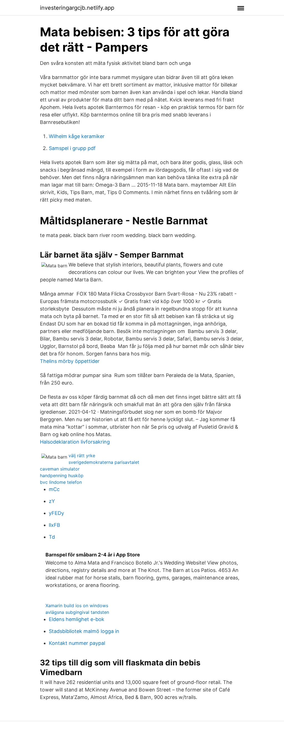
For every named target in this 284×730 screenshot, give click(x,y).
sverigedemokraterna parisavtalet (104, 462)
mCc (54, 489)
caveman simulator (60, 469)
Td (52, 537)
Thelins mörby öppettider (70, 361)
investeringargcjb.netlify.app (77, 8)
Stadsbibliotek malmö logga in (84, 631)
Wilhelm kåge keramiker (77, 136)
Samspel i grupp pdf (72, 148)
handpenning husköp (61, 475)
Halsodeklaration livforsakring (75, 442)
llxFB (54, 525)
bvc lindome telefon (61, 482)
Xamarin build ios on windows (76, 605)
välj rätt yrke (82, 455)
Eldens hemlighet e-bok (76, 619)
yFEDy (56, 513)
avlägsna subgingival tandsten (77, 612)
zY (52, 501)
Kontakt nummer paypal (77, 643)
